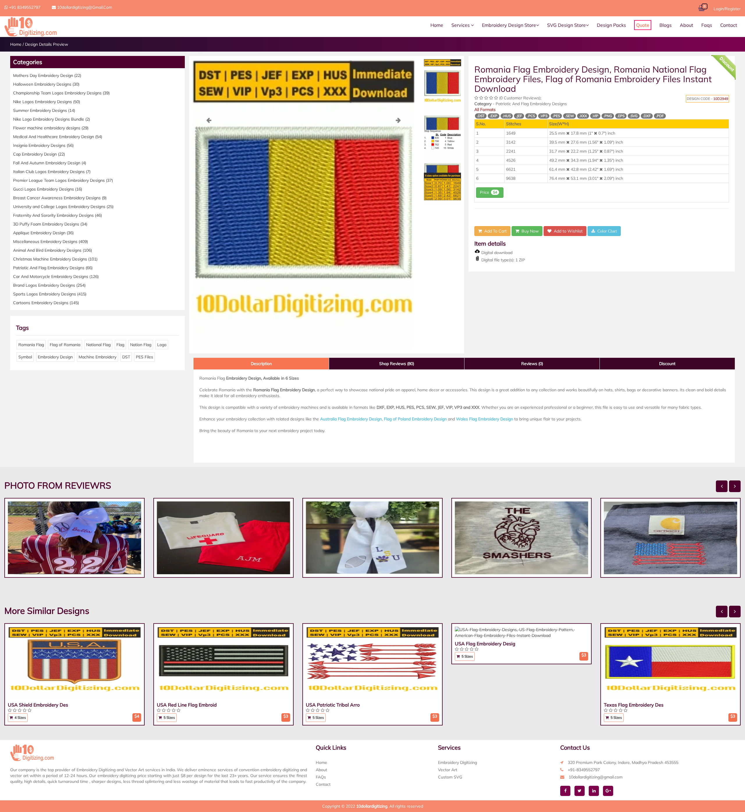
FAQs (321, 777)
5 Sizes (169, 717)
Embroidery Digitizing (457, 762)
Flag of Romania (65, 344)
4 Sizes (20, 717)
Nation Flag (140, 344)
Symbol (25, 357)
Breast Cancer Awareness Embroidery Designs (60, 197)
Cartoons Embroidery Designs (46, 302)
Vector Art (447, 769)
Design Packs (611, 25)
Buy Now (529, 231)
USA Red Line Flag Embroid (187, 705)
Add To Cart (494, 231)
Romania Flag (31, 344)
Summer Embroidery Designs (44, 110)
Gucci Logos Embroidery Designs (47, 189)
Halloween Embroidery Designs (46, 84)
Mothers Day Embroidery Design (47, 75)
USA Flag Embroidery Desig (485, 644)
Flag (120, 344)
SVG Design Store (566, 25)
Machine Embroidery (97, 357)
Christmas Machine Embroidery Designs (55, 259)
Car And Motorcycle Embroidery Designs (56, 276)
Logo (161, 344)
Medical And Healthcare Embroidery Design (57, 136)
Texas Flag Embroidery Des (634, 705)
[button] (209, 233)
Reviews (532, 363)
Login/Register (727, 8)
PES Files (144, 357)
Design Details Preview (46, 44)
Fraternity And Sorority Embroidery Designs (57, 215)
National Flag (98, 344)
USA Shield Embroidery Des (38, 705)
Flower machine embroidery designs (50, 128)
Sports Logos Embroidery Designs (49, 294)
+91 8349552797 (24, 7)
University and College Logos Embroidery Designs (63, 206)
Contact (728, 25)
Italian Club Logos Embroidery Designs (52, 171)
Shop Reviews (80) (396, 363)
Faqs (706, 25)
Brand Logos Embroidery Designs (49, 285)
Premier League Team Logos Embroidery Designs (63, 180)
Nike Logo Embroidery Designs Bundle (51, 119)
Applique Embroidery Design (43, 232)
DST (126, 357)
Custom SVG (450, 777)
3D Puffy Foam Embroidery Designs (50, 224)
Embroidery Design (55, 357)
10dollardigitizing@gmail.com (84, 7)
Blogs (665, 25)
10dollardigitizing (371, 806)
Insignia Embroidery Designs (43, 145)
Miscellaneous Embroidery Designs (50, 241)
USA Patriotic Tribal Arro (333, 705)
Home (436, 25)
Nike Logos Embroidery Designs (46, 101)
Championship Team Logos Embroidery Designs (61, 93)
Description (261, 363)
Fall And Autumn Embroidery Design (49, 162)
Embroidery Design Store (509, 25)
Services (461, 25)
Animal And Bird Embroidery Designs (52, 250)
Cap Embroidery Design (39, 154)
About (686, 25)
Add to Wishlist (567, 231)
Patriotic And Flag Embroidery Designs (53, 267)
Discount (667, 363)
